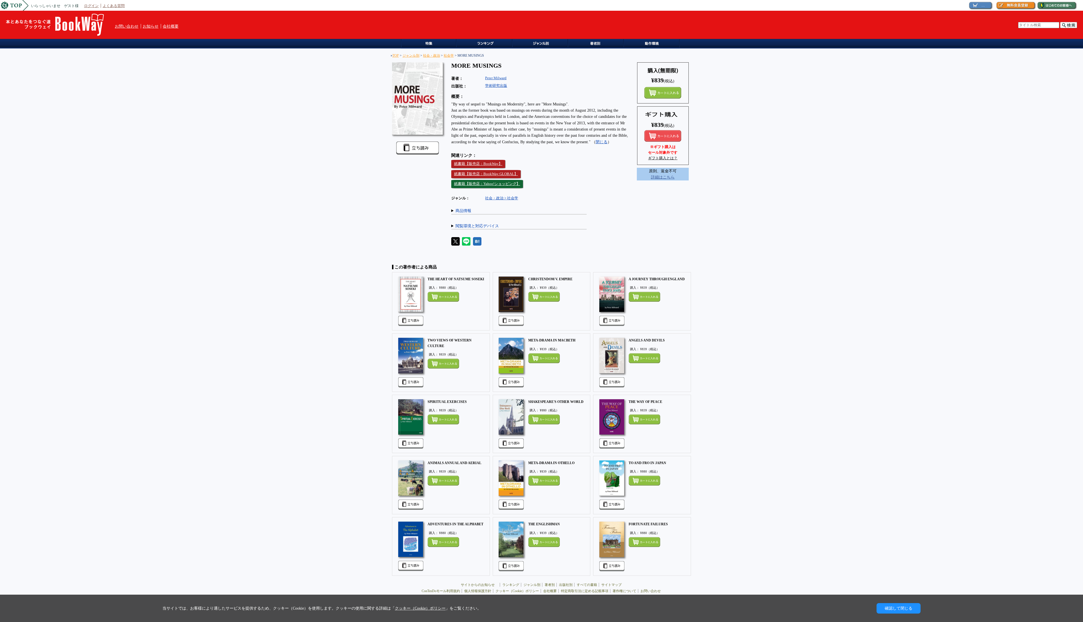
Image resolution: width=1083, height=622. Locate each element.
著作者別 (598, 43)
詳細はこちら (663, 177)
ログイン (91, 6)
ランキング (485, 43)
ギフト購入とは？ (662, 158)
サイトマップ (611, 585)
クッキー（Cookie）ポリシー (517, 591)
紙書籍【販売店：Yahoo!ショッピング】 (487, 184)
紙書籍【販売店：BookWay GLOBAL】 (486, 174)
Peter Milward (496, 78)
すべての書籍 (587, 585)
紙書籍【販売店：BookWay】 (478, 164)
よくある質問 (114, 6)
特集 (429, 43)
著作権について (624, 591)
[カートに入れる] (663, 136)
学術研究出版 (496, 85)
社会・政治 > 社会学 (501, 198)
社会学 (449, 56)
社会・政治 (431, 56)
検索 (1068, 25)
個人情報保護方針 (477, 591)
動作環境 (654, 43)
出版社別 (566, 585)
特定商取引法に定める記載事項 (584, 591)
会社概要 (171, 26)
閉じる (601, 142)
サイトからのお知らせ (479, 585)
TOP (395, 56)
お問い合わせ (126, 26)
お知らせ (151, 26)
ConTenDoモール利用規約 (441, 591)
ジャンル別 (542, 43)
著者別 (550, 585)
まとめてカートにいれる (663, 93)
